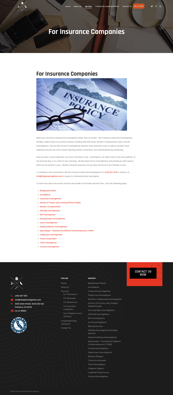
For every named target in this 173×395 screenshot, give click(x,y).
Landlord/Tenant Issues (98, 372)
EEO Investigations (48, 214)
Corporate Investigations (50, 198)
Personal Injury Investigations (52, 218)
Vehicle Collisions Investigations (53, 226)
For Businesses (70, 302)
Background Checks (97, 283)
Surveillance (45, 194)
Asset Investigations (49, 222)
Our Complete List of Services (72, 315)
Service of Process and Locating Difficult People (60, 202)
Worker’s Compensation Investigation (105, 299)
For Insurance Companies (69, 307)
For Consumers (70, 294)
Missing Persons (95, 326)
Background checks (48, 190)
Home (68, 6)
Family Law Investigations (99, 295)
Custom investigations (49, 246)
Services (88, 6)
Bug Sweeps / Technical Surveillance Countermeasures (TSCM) (66, 230)
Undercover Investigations (51, 234)
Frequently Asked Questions (107, 6)
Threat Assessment (48, 238)
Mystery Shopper (95, 356)
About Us (77, 6)
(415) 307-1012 (111, 172)
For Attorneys (69, 298)
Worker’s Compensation (50, 206)
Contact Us (127, 6)
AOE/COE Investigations (50, 210)
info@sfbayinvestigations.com (49, 176)
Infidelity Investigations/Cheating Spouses (102, 331)
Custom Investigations (98, 376)
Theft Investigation (48, 242)
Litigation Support (96, 368)
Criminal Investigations (98, 348)
